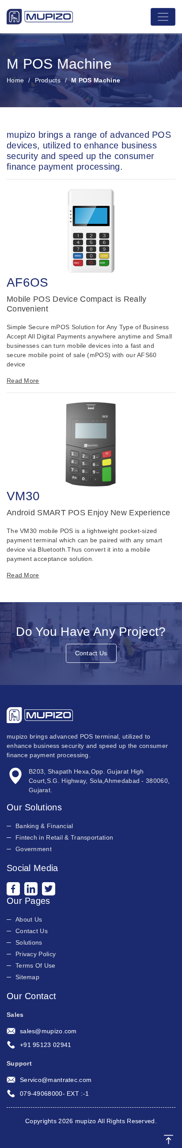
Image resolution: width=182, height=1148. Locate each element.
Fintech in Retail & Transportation (64, 837)
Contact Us (91, 653)
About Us (28, 919)
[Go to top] (169, 1139)
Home (15, 80)
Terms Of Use (35, 965)
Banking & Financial (44, 825)
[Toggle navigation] (163, 17)
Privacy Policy (35, 953)
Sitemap (27, 977)
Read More (23, 380)
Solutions (28, 942)
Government (33, 848)
